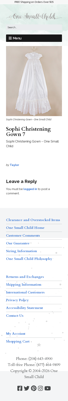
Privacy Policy (17, 300)
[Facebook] (19, 388)
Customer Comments (23, 235)
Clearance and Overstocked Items (33, 220)
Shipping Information (23, 284)
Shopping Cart (17, 341)
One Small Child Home (25, 227)
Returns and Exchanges (25, 276)
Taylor (14, 165)
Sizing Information (21, 251)
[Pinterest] (33, 388)
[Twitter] (26, 388)
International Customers (25, 292)
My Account (15, 333)
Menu (17, 38)
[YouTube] (47, 388)
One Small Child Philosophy (29, 258)
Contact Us (14, 315)
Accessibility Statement (24, 308)
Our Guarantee (18, 243)
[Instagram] (40, 388)
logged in (30, 189)
